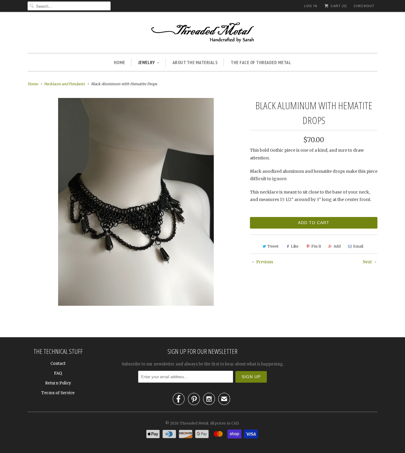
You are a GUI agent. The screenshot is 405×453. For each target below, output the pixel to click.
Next (368, 261)
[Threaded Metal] (202, 34)
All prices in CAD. (225, 423)
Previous (264, 261)
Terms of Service (58, 392)
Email (358, 246)
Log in (310, 6)
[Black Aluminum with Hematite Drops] (136, 202)
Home (119, 62)
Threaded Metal (194, 423)
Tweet (272, 246)
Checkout (364, 6)
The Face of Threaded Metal (261, 62)
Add (337, 246)
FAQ (58, 373)
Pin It (316, 246)
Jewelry (146, 62)
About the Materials (195, 62)
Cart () (338, 6)
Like (295, 246)
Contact (58, 363)
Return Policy (58, 383)
